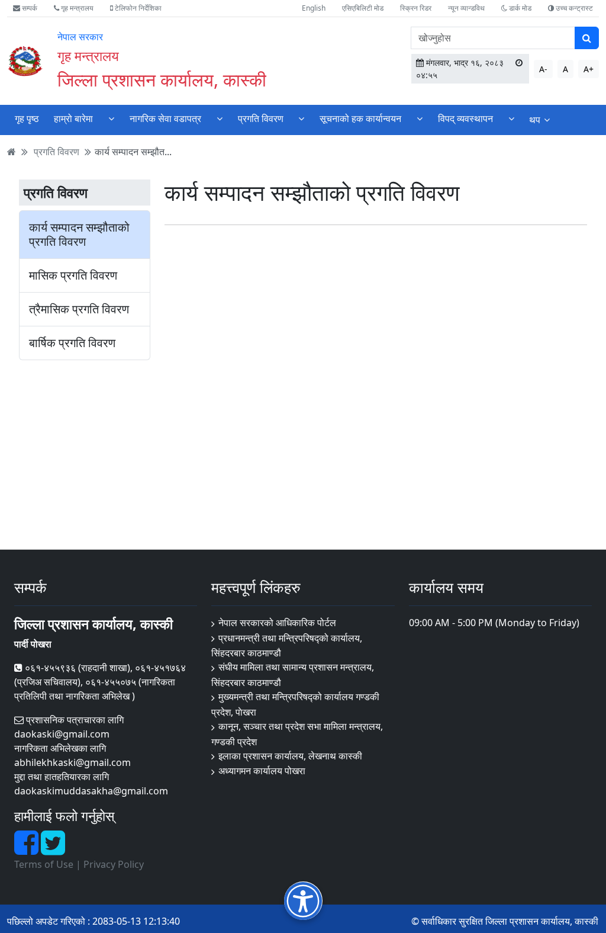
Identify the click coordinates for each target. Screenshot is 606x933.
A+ (589, 69)
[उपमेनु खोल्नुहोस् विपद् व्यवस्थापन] (511, 119)
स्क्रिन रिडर (415, 8)
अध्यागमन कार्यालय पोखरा (261, 770)
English (313, 8)
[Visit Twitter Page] (53, 849)
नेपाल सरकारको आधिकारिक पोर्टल (277, 622)
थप (534, 119)
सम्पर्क (28, 8)
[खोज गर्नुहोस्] (587, 38)
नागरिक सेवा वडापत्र (165, 118)
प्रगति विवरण (260, 118)
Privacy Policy (113, 864)
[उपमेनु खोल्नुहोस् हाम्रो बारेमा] (111, 119)
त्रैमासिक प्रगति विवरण (79, 309)
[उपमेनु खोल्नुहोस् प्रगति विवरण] (301, 119)
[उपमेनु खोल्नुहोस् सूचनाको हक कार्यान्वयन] (419, 119)
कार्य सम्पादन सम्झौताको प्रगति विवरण (79, 234)
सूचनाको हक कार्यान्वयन (360, 118)
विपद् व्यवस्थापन (465, 118)
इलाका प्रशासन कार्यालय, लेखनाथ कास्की (290, 755)
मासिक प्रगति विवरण (73, 275)
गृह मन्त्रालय (76, 8)
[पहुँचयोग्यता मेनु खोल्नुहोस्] (303, 900)
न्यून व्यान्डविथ (466, 8)
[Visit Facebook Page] (27, 849)
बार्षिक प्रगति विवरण (72, 343)
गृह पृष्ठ (27, 118)
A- (543, 69)
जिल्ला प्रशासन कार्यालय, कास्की (161, 79)
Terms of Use (43, 864)
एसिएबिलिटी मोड (362, 8)
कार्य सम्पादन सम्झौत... (133, 151)
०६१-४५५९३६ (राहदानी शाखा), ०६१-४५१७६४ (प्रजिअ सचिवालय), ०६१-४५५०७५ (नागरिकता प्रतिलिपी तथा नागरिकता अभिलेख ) (100, 682)
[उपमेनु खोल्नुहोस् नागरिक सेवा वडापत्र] (219, 119)
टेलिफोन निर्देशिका (137, 8)
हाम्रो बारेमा (73, 118)
